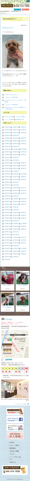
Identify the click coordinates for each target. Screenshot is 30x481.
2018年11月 (16, 220)
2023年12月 (16, 157)
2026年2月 (7, 132)
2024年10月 (8, 149)
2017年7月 (23, 237)
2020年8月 (24, 198)
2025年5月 (15, 140)
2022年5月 (23, 176)
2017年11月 (7, 234)
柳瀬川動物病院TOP (5, 11)
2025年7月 (23, 138)
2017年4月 (23, 240)
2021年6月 (7, 190)
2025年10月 (16, 135)
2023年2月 (15, 168)
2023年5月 (15, 165)
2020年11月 (16, 196)
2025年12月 (24, 132)
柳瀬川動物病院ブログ (16, 11)
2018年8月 (24, 223)
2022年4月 (7, 179)
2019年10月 (16, 209)
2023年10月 (16, 160)
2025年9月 (7, 138)
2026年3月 (23, 129)
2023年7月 (23, 163)
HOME (12, 442)
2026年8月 (7, 127)
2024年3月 (15, 154)
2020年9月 (16, 198)
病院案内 (13, 448)
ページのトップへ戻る (21, 404)
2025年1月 (23, 143)
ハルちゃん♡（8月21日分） (12, 97)
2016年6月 (15, 251)
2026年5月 (7, 129)
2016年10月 (8, 248)
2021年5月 (15, 190)
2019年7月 (23, 212)
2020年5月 (23, 201)
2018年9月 (16, 223)
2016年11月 (16, 245)
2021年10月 (16, 185)
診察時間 (24, 9)
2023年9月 (7, 163)
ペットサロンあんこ (15, 458)
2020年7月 (7, 201)
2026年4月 (15, 129)
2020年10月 (8, 198)
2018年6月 (15, 226)
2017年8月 (15, 237)
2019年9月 (7, 212)
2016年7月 (7, 251)
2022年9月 (16, 174)
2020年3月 (15, 204)
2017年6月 (7, 240)
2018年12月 (8, 220)
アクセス (16, 9)
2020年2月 (23, 204)
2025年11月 (7, 135)
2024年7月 (7, 151)
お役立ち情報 (14, 451)
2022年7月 (7, 176)
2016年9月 (16, 248)
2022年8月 (24, 174)
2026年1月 (15, 132)
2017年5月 (15, 240)
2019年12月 (16, 207)
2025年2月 (15, 143)
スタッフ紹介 (14, 445)
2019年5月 (15, 215)
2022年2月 (23, 179)
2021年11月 (7, 185)
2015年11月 (7, 259)
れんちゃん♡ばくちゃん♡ (11, 94)
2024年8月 (24, 149)
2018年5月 (23, 226)
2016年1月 (7, 256)
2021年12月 (16, 182)
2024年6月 (15, 151)
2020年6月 (15, 201)
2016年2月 (23, 253)
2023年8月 (15, 163)
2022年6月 (15, 176)
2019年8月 (15, 212)
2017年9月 (7, 237)
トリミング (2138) (9, 119)
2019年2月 (15, 218)
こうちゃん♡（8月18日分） (12, 104)
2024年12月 (8, 146)
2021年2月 (15, 193)
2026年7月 (15, 127)
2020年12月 (8, 196)
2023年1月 (23, 168)
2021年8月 (15, 187)
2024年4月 (7, 154)
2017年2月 (15, 242)
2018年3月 (15, 229)
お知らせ (13, 462)
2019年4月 (23, 215)
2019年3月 (7, 218)
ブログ (12, 454)
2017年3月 (7, 242)
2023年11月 (7, 160)
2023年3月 (7, 168)
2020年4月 (7, 204)
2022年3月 (15, 179)
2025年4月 (23, 140)
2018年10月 (8, 223)
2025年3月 (7, 143)
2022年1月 (7, 182)
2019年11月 (7, 209)
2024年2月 (23, 154)
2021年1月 (23, 193)
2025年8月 (15, 138)
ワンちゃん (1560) (20, 116)
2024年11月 (16, 146)
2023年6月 (7, 165)
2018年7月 (7, 226)
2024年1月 (7, 157)
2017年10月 (16, 234)
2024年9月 (16, 149)
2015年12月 (16, 256)
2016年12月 (8, 245)
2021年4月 (23, 190)
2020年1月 (7, 207)
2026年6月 (23, 127)
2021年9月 (7, 187)
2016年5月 (23, 251)
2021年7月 (23, 187)
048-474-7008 (5, 328)
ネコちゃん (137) (9, 116)
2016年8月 (24, 248)
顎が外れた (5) (20, 119)
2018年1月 (7, 231)
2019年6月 (7, 215)
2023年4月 (23, 165)
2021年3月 (7, 193)
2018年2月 (23, 229)
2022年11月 (16, 171)
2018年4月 (7, 229)
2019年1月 (23, 218)
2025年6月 (7, 140)
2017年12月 (16, 231)
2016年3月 (15, 253)
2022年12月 (8, 171)
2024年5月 (23, 151)
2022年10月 (8, 174)
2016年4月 (7, 253)
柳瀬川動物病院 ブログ (15, 269)
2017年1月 (23, 242)
